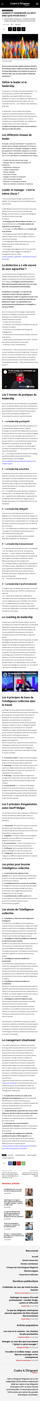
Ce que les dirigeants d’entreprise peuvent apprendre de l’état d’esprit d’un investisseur (13, 1214)
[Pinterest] (19, 29)
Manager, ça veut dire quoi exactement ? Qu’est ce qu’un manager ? (20, 1343)
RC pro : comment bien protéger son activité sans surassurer (14, 1235)
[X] (14, 29)
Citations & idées (24, 1337)
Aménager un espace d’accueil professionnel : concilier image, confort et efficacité (13, 1202)
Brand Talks (25, 1306)
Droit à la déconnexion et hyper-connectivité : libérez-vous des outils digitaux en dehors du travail (10, 1175)
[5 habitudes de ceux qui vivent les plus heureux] (29, 1192)
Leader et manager (31, 1155)
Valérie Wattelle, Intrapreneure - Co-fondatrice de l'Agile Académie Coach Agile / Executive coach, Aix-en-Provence (19, 20)
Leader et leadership (20, 1155)
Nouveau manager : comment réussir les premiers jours (12, 1225)
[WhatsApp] (23, 29)
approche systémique (10, 1083)
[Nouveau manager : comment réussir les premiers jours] (29, 1226)
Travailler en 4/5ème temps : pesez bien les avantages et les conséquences (21, 1354)
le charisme (10, 1155)
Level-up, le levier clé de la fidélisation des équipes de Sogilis (30, 1174)
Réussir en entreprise (22, 1293)
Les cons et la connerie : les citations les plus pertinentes (20, 1333)
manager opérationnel (8, 1158)
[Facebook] (10, 29)
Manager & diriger (7, 10)
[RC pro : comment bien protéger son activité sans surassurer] (29, 1237)
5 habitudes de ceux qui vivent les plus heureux (13, 1190)
